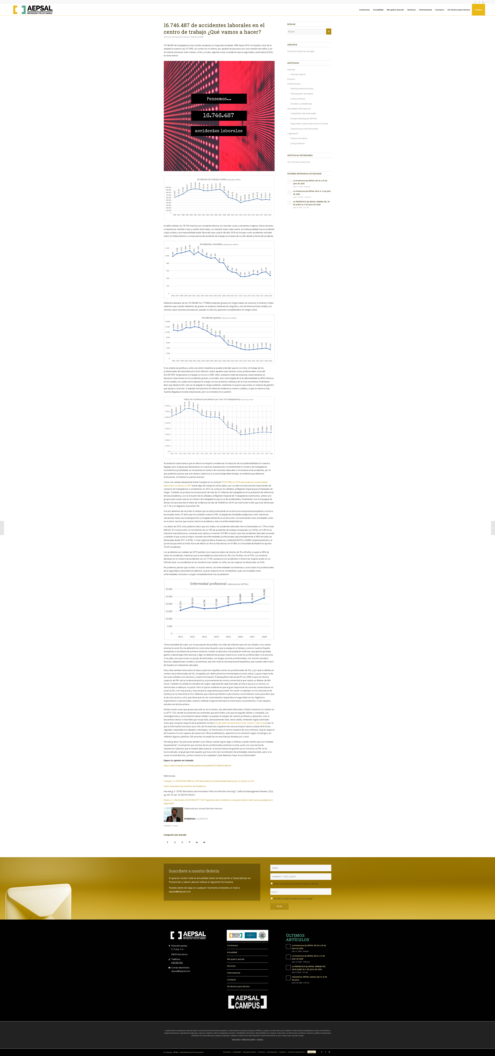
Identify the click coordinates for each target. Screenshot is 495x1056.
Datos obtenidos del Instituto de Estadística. (185, 786)
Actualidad (232, 952)
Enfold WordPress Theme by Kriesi (192, 1052)
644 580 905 (177, 962)
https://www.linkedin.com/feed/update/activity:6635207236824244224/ (197, 765)
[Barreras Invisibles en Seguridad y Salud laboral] (2, 528)
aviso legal (236, 1039)
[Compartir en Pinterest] (189, 842)
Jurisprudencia (298, 143)
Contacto (231, 979)
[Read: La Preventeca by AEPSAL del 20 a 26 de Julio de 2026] (289, 181)
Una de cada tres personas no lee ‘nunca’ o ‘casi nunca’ (240, 723)
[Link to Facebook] (479, 2)
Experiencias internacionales (304, 128)
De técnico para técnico (238, 986)
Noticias (168, 37)
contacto (260, 1039)
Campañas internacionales (303, 113)
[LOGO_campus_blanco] (247, 1002)
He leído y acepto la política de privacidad (294, 898)
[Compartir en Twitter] (174, 842)
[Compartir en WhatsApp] (182, 842)
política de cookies (248, 1039)
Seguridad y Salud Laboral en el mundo (309, 123)
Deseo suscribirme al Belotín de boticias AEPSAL (297, 883)
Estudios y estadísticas (301, 103)
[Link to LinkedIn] (483, 2)
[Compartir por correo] (204, 842)
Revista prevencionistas (302, 88)
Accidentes (202, 819)
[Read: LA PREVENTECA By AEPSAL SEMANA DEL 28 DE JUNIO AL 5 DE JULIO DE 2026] (289, 202)
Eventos (291, 79)
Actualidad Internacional (299, 108)
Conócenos (232, 945)
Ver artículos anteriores (298, 162)
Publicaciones (197, 37)
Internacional (233, 972)
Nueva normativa (299, 138)
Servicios (231, 966)
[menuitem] (364, 9)
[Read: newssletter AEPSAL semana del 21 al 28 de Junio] (288, 978)
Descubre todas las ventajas (300, 51)
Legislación (292, 133)
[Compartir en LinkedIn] (196, 842)
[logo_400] (33, 9)
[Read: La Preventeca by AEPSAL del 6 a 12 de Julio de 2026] (289, 192)
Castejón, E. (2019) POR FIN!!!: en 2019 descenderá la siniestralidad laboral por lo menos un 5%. (209, 781)
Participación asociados (302, 93)
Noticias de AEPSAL (181, 37)
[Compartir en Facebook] (167, 842)
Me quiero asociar (236, 959)
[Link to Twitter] (475, 2)
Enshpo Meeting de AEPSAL (304, 118)
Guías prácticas (298, 98)
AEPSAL (175, 1052)
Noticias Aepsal (298, 74)
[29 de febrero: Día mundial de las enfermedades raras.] (493, 528)
